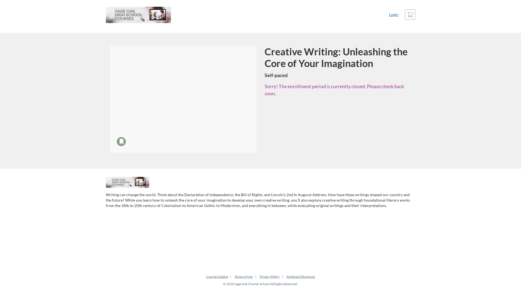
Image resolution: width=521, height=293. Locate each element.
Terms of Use (243, 277)
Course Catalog (217, 277)
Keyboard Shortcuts (301, 277)
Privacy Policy (269, 277)
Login (393, 14)
